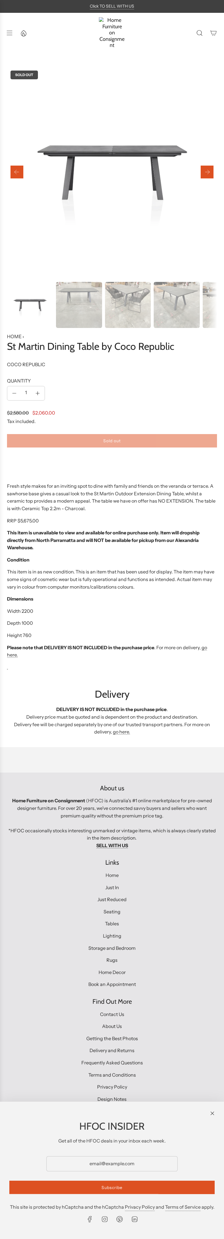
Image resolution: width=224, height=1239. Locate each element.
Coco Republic (26, 364)
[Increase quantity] (38, 393)
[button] (16, 172)
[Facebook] (90, 1219)
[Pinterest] (120, 1219)
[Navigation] (9, 33)
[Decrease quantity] (14, 393)
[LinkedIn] (134, 1219)
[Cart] (213, 33)
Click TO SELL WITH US (112, 6)
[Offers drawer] (23, 33)
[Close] (212, 1113)
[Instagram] (105, 1219)
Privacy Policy (140, 1207)
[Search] (199, 33)
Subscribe (112, 1187)
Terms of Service (183, 1207)
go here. (121, 732)
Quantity (19, 381)
